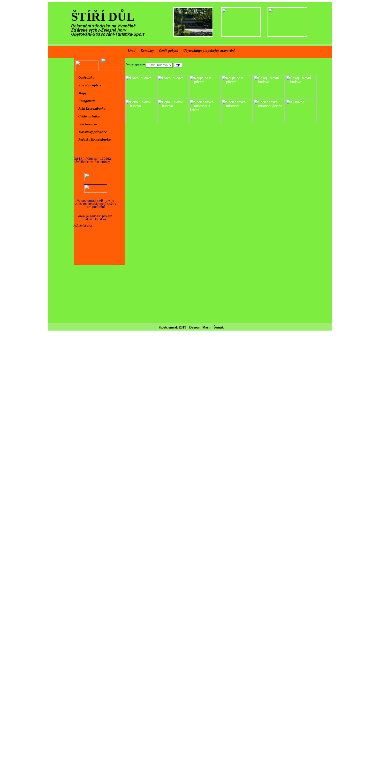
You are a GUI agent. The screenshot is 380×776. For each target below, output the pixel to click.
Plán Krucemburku (91, 108)
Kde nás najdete (89, 85)
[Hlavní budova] (140, 98)
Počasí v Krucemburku (94, 139)
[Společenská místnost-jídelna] (269, 122)
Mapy (82, 93)
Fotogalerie (86, 101)
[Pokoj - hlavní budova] (269, 98)
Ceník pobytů (168, 51)
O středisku (86, 77)
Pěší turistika (87, 124)
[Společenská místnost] (237, 122)
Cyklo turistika (89, 116)
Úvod (131, 51)
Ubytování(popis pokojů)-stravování (209, 51)
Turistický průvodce (92, 132)
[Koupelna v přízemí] (205, 98)
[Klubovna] (301, 122)
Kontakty (147, 51)
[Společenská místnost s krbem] (205, 122)
